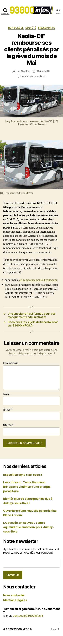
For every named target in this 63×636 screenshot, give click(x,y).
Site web (8, 425)
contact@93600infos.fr (28, 615)
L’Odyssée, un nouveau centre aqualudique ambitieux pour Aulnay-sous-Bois (28, 527)
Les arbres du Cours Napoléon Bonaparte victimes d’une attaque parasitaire (26, 487)
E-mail (7, 409)
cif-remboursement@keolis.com (38, 280)
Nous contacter (14, 595)
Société (30, 27)
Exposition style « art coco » (22, 474)
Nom (7, 394)
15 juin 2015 (44, 71)
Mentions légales (15, 600)
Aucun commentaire (33, 76)
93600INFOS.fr (22, 629)
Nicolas (25, 71)
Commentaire (10, 363)
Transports (46, 27)
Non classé (16, 27)
